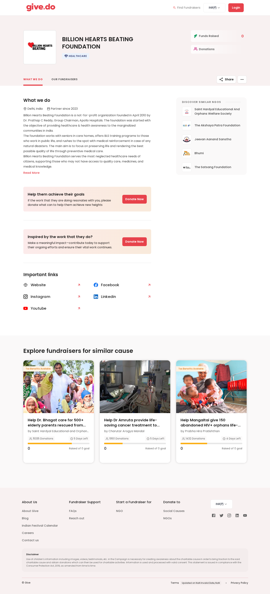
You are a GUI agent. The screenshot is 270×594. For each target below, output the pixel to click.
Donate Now (134, 199)
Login (236, 7)
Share (229, 79)
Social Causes (174, 511)
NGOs (167, 518)
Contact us (30, 540)
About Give (30, 511)
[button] (75, 56)
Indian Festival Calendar (40, 526)
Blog (25, 518)
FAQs (73, 511)
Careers (28, 533)
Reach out (76, 518)
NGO (119, 511)
